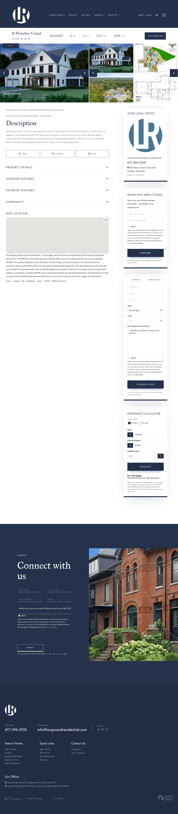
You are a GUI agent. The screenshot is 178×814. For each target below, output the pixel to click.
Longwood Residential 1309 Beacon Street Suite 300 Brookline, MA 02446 (37, 786)
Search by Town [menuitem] (11, 760)
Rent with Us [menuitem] (45, 749)
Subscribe (145, 253)
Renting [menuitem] (99, 15)
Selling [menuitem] (85, 15)
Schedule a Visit (154, 280)
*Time (129, 316)
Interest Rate (133, 451)
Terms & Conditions (35, 798)
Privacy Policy (138, 243)
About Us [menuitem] (112, 15)
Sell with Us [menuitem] (45, 753)
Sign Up (141, 15)
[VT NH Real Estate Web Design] (165, 798)
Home (8, 281)
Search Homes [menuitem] (56, 15)
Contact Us (131, 175)
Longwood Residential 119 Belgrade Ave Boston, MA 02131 (30, 782)
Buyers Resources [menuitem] (47, 756)
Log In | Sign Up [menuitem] (78, 753)
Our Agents (140, 175)
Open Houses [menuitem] (10, 749)
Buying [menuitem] (72, 15)
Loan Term (132, 419)
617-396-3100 (136, 162)
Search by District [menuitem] (12, 763)
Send (30, 648)
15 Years (145, 423)
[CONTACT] (155, 36)
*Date (129, 306)
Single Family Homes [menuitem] (13, 756)
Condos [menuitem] (8, 753)
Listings (16, 281)
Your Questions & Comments (138, 326)
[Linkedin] (102, 729)
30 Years (134, 423)
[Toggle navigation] (164, 15)
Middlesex (31, 281)
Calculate (145, 466)
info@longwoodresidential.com (62, 729)
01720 (47, 281)
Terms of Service (134, 395)
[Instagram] (106, 729)
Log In (149, 15)
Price (129, 430)
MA (23, 281)
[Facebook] (98, 729)
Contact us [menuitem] (75, 749)
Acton (40, 281)
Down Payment (134, 441)
